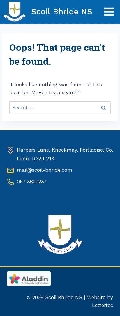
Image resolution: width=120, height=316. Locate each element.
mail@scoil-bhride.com (44, 170)
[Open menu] (108, 11)
